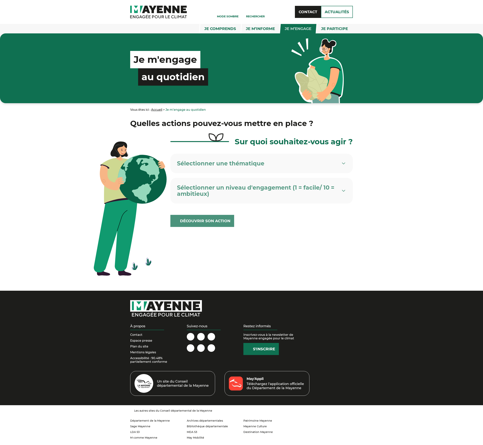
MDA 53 (192, 432)
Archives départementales (205, 420)
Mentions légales (143, 352)
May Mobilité (195, 437)
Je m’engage (298, 28)
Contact (308, 12)
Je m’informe (260, 28)
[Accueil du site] (158, 12)
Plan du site (139, 346)
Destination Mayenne (258, 432)
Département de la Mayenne (150, 420)
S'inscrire (264, 349)
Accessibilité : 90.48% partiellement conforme (148, 360)
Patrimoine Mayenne (257, 420)
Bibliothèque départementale (207, 426)
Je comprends (220, 28)
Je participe (334, 28)
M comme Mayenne (143, 437)
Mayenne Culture (255, 426)
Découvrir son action (205, 221)
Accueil (156, 109)
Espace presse (141, 340)
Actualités (337, 12)
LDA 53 (135, 432)
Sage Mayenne (140, 426)
